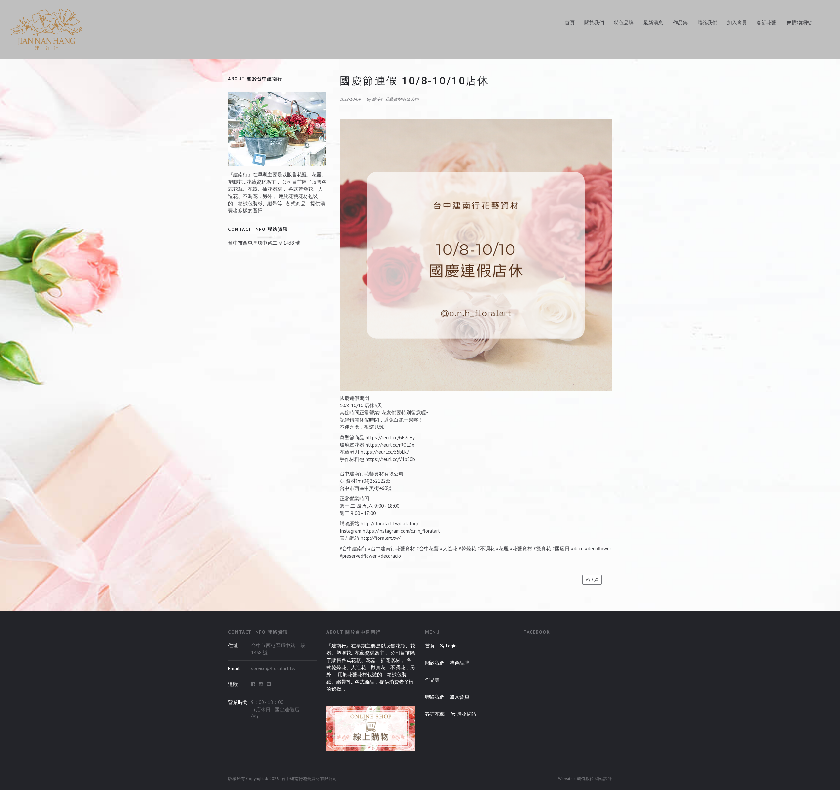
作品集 (680, 22)
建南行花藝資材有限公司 (395, 99)
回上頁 (592, 579)
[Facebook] (253, 684)
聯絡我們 (707, 22)
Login (451, 646)
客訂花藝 (766, 22)
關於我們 (594, 22)
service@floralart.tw (273, 668)
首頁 (570, 22)
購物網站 (801, 22)
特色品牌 (624, 22)
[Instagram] (261, 684)
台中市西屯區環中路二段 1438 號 (264, 243)
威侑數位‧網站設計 (594, 778)
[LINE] (269, 684)
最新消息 (653, 22)
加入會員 (737, 22)
